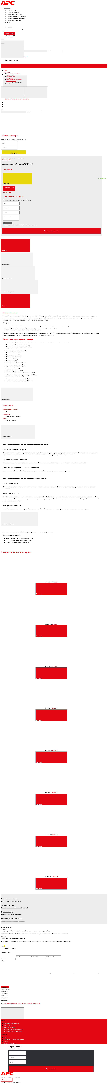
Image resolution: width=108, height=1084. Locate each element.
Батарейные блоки (10, 76)
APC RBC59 (48, 708)
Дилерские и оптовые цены (14, 20)
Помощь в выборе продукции (15, 14)
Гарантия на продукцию (13, 12)
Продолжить (4, 987)
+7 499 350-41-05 (11, 35)
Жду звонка (14, 153)
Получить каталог (51, 1069)
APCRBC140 (48, 877)
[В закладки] (37, 565)
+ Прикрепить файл (7, 223)
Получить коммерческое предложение (17, 16)
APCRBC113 (48, 624)
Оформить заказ (9, 33)
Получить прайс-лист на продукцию (16, 18)
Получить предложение (51, 231)
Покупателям (7, 8)
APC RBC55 (48, 750)
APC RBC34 (48, 792)
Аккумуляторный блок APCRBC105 (12, 1003)
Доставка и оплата (7, 278)
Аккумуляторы (9, 78)
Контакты (10, 27)
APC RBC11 (48, 666)
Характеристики (6, 264)
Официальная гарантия (8, 292)
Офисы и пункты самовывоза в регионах (17, 29)
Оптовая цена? (7, 192)
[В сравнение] (14, 565)
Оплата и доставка (12, 10)
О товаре (4, 250)
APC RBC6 (48, 582)
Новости (6, 31)
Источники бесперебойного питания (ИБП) (13, 74)
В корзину (6, 183)
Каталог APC (30, 74)
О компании (7, 22)
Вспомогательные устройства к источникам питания (14, 80)
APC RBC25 (48, 835)
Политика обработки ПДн (31, 225)
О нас (9, 25)
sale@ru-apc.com (10, 37)
